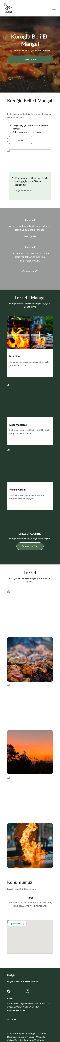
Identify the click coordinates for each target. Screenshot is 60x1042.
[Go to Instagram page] (27, 991)
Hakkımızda (30, 59)
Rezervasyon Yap (30, 546)
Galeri (21, 140)
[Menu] (54, 8)
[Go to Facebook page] (8, 991)
